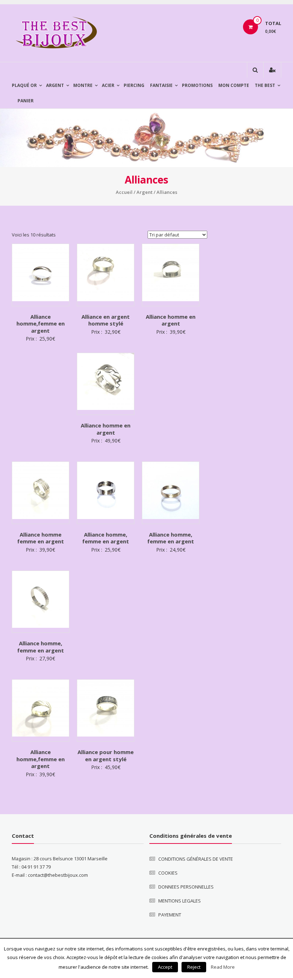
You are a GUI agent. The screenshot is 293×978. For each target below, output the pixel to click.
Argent (55, 85)
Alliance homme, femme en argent (105, 538)
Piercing (134, 85)
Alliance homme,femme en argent (40, 323)
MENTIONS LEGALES (179, 901)
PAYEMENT (169, 914)
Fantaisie (161, 85)
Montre (83, 85)
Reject (193, 967)
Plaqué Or (24, 85)
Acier (108, 85)
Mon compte (233, 85)
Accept (165, 967)
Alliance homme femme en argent (40, 538)
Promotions (197, 85)
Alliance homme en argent (170, 320)
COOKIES (168, 873)
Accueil (124, 192)
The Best (265, 85)
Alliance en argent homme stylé (105, 320)
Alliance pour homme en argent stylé (106, 755)
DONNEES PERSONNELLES (186, 887)
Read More (223, 967)
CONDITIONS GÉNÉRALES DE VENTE (195, 859)
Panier (26, 101)
